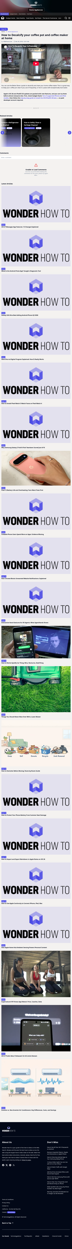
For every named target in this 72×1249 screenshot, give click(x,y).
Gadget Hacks (13, 14)
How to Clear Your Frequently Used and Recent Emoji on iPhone (57, 1182)
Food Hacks (30, 18)
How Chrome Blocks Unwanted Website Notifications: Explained (23, 578)
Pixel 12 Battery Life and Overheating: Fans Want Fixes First (22, 490)
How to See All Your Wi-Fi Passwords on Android (57, 1148)
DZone (66, 1236)
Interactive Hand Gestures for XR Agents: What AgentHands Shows (24, 623)
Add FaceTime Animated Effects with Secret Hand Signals (58, 1173)
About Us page (26, 1160)
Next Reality (22, 14)
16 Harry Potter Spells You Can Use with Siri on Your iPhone (57, 1163)
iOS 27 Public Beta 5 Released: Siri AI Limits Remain (19, 1056)
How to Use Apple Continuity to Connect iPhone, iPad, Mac (21, 903)
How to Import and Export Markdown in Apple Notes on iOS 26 (23, 859)
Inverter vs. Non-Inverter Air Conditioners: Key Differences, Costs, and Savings (28, 1110)
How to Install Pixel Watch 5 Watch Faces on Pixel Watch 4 (21, 403)
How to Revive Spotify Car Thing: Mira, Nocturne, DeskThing (22, 663)
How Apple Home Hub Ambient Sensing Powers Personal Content (24, 947)
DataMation (45, 1236)
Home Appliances (36, 10)
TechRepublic (28, 1236)
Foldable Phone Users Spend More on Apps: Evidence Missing (22, 534)
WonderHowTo (4, 14)
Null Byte (29, 14)
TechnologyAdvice (16, 1236)
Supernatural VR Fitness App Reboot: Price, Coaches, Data (21, 1002)
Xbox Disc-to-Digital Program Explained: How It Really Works (22, 359)
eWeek (37, 1236)
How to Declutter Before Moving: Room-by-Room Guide (20, 771)
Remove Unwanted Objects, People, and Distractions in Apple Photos (57, 1153)
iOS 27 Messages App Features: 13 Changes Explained (19, 227)
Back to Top (6, 1223)
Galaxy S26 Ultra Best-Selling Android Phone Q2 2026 (19, 315)
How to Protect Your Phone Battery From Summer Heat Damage (23, 815)
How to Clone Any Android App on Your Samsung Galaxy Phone (57, 1158)
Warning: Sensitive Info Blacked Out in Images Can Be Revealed (57, 1192)
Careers (8, 1212)
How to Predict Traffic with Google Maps (57, 1168)
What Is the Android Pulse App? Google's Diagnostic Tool (21, 271)
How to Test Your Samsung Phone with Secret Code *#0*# (58, 1178)
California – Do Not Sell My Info (11, 1209)
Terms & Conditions (8, 1199)
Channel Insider (57, 1236)
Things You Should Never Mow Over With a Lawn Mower (21, 717)
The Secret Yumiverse (50, 18)
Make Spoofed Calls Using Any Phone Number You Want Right (58, 1187)
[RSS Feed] (14, 1165)
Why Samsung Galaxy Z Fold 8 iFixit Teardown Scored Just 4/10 (23, 448)
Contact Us (5, 1206)
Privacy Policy (6, 1202)
